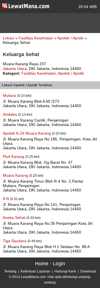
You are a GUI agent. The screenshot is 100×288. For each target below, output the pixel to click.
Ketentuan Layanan (35, 271)
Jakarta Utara (15, 68)
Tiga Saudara (15, 241)
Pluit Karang (14, 156)
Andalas (10, 114)
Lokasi (8, 38)
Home (41, 263)
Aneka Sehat (14, 217)
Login (59, 263)
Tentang (10, 271)
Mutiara (10, 95)
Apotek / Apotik (70, 38)
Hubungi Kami (65, 271)
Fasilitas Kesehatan (36, 38)
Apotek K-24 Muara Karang (27, 133)
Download (88, 271)
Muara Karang (16, 175)
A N (6, 198)
